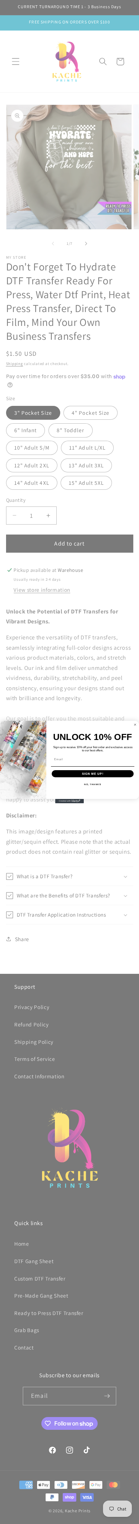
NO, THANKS (92, 784)
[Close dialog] (135, 725)
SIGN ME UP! (93, 773)
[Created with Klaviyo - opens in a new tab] (69, 801)
